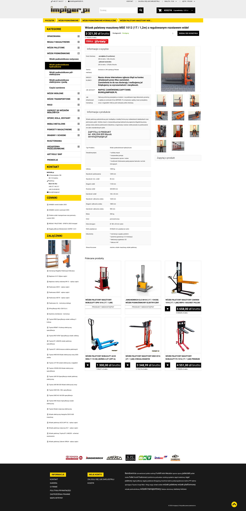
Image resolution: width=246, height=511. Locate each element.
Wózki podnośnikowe (68, 20)
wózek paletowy (132, 247)
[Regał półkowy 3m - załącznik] (52, 255)
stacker (112, 247)
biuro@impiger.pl (76, 1)
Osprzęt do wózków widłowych (58, 111)
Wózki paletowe (56, 47)
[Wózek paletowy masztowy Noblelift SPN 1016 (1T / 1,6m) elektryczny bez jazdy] (103, 262)
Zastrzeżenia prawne (60, 494)
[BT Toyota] (74, 456)
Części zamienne (57, 88)
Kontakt (130, 1)
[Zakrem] (114, 456)
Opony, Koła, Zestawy (58, 118)
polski (187, 1)
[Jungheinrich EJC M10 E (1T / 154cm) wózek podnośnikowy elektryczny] (143, 262)
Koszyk (91, 483)
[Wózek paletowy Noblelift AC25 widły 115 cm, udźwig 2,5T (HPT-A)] (103, 318)
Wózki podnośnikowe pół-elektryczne (61, 73)
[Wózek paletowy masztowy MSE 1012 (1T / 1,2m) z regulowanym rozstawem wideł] (178, 47)
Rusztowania (54, 141)
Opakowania (53, 36)
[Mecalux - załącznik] (52, 241)
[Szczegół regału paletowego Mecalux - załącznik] (66, 255)
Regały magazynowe (58, 42)
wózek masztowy (120, 247)
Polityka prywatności (60, 490)
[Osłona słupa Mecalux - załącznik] (66, 241)
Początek (49, 20)
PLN (169, 1)
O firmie (53, 487)
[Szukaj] (141, 10)
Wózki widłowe (55, 93)
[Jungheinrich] (94, 456)
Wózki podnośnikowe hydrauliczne (99, 20)
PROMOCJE (52, 160)
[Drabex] (161, 456)
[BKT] (145, 456)
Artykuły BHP (54, 154)
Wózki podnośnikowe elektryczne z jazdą (59, 81)
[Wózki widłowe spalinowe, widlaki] (175, 456)
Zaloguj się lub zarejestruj (149, 1)
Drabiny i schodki (56, 135)
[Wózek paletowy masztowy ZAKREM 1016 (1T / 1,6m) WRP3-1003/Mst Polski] (183, 262)
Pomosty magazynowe (59, 129)
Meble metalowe (56, 124)
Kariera (53, 483)
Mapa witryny (56, 498)
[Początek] (70, 9)
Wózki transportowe (58, 99)
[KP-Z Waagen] (130, 456)
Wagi (49, 105)
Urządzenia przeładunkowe (55, 147)
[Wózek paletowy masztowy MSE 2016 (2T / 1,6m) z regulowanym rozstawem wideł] (143, 318)
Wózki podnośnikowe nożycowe (64, 59)
